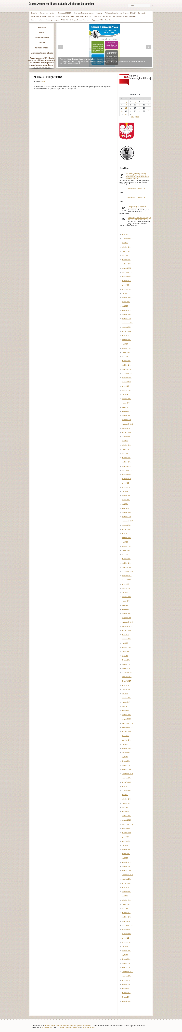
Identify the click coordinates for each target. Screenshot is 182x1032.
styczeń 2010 (126, 993)
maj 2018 (125, 643)
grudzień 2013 (126, 866)
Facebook (42, 43)
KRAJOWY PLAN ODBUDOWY (136, 188)
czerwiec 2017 (126, 689)
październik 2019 (127, 571)
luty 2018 (125, 656)
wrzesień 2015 (126, 778)
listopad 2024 (126, 319)
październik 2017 (127, 673)
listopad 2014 (126, 820)
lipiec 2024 (125, 335)
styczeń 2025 (126, 310)
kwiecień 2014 (126, 849)
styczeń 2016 (126, 761)
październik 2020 (127, 521)
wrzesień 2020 (126, 525)
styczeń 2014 (126, 862)
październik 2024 (127, 323)
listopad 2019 (126, 567)
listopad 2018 (126, 618)
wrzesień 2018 (126, 626)
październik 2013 (127, 875)
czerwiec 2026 (126, 239)
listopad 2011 (126, 967)
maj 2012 (125, 946)
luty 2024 (125, 357)
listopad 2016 (126, 719)
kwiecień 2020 (126, 546)
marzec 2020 (126, 550)
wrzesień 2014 (126, 828)
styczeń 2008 (126, 1001)
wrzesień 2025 (126, 276)
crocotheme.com (88, 1027)
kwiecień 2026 (126, 247)
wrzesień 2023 (126, 378)
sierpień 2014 (126, 833)
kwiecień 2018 (126, 647)
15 (126, 108)
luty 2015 (125, 807)
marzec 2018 (126, 651)
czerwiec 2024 (126, 340)
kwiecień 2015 (126, 799)
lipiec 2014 (125, 837)
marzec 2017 (126, 702)
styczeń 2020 (126, 559)
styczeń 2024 (126, 361)
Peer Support (109, 20)
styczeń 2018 (126, 660)
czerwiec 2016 (126, 740)
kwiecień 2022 (126, 445)
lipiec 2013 (125, 887)
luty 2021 (125, 504)
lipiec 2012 (125, 938)
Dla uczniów (142, 13)
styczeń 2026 (126, 260)
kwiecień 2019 (126, 597)
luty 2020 (125, 555)
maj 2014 (125, 845)
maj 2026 (125, 243)
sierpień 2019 (126, 580)
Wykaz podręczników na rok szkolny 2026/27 (120, 13)
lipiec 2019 (125, 584)
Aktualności (107, 16)
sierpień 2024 (126, 331)
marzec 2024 (126, 352)
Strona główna (41, 27)
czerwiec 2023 (126, 390)
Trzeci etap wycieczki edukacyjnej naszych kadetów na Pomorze (139, 218)
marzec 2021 (126, 500)
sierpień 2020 (126, 529)
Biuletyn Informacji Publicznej (80, 20)
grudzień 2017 (126, 664)
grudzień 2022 (126, 415)
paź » (137, 117)
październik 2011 (127, 972)
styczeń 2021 (126, 508)
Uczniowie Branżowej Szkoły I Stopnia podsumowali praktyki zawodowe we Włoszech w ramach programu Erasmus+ (137, 175)
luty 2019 (125, 605)
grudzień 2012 (126, 917)
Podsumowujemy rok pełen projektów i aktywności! (137, 207)
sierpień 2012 (126, 934)
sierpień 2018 (126, 630)
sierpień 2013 (126, 883)
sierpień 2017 (126, 681)
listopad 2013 (126, 871)
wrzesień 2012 (126, 930)
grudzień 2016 (126, 715)
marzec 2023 (126, 403)
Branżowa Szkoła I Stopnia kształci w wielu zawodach (76, 59)
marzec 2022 (126, 449)
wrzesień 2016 (126, 727)
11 (139, 105)
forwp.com (76, 1027)
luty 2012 (125, 955)
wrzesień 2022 (126, 428)
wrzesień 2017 (126, 677)
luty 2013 (125, 908)
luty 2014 (125, 858)
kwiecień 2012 (126, 951)
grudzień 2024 (126, 314)
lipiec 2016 (125, 736)
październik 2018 (127, 622)
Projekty (99, 13)
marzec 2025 (126, 302)
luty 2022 (125, 453)
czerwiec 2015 (126, 790)
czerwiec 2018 (126, 639)
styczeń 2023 (126, 411)
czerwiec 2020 (126, 538)
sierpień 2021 (126, 479)
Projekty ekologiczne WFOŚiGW (57, 20)
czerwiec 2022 (126, 437)
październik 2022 (127, 424)
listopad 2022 (126, 420)
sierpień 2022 (126, 432)
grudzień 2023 (126, 365)
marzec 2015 (126, 803)
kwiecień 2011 (126, 984)
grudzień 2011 (126, 963)
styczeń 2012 (126, 959)
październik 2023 (127, 373)
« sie (132, 117)
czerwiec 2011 (126, 980)
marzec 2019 (126, 601)
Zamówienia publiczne (83, 16)
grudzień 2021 (126, 462)
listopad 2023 (126, 369)
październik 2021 (127, 470)
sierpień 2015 (126, 782)
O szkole (34, 13)
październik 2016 (127, 723)
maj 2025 (125, 293)
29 (126, 114)
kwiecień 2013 (126, 900)
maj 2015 (125, 795)
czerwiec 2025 (126, 289)
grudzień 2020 (126, 512)
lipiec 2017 (125, 685)
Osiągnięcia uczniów (47, 13)
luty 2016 (125, 757)
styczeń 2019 (126, 609)
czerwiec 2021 (126, 487)
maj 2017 (125, 694)
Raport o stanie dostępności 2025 (42, 16)
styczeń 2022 (126, 458)
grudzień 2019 (126, 563)
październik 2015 (127, 774)
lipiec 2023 (125, 386)
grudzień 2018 (126, 614)
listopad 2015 (126, 769)
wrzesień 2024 (126, 327)
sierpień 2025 (126, 281)
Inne (43, 81)
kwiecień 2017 (126, 698)
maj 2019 (125, 592)
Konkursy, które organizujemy (84, 13)
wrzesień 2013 (126, 879)
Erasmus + (97, 16)
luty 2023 (125, 407)
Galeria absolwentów (41, 48)
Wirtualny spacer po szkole (65, 16)
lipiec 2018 (125, 635)
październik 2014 (127, 824)
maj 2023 (125, 394)
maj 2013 (125, 896)
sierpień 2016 (126, 731)
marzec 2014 (126, 854)
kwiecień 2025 (126, 298)
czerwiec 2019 (126, 588)
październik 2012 (127, 925)
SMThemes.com (46, 1027)
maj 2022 (125, 441)
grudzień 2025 (126, 264)
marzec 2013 (126, 904)
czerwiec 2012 (126, 942)
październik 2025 (127, 272)
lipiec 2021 (125, 483)
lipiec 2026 (125, 234)
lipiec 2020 (125, 533)
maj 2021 (125, 491)
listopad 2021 (126, 466)
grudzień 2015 (126, 765)
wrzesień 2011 (126, 976)
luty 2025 (125, 306)
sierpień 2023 (126, 382)
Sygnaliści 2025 (97, 20)
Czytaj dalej (75, 63)
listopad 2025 (126, 268)
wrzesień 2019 (126, 576)
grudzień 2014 (126, 816)
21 (122, 111)
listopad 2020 (126, 517)
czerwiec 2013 (126, 892)
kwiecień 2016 (126, 748)
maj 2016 (125, 744)
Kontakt (41, 32)
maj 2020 (125, 542)
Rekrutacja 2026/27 (65, 13)
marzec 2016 (126, 753)
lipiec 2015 (125, 786)
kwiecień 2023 (126, 399)
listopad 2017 (126, 668)
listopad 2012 (126, 921)
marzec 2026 (126, 251)
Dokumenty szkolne (37, 20)
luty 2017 (125, 706)
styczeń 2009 (126, 997)
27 (148, 111)
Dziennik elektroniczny (42, 37)
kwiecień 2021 (126, 496)
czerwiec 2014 (126, 841)
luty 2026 (125, 255)
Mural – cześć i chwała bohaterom (124, 16)
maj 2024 (125, 344)
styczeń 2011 (126, 988)
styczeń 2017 (126, 710)
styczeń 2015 (126, 812)
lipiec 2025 (125, 285)
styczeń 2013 (126, 913)
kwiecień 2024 (126, 348)
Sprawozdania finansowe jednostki (42, 53)
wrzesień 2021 (126, 474)
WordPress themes (66, 1027)
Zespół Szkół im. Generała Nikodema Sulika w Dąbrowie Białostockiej (67, 1026)
